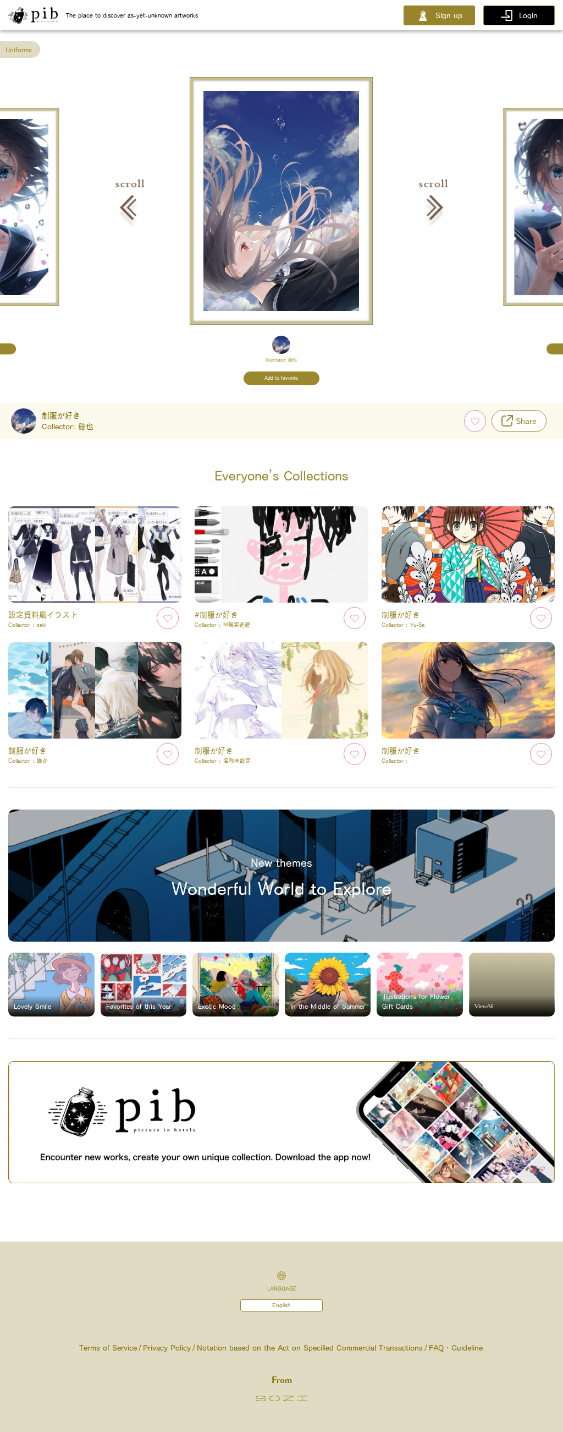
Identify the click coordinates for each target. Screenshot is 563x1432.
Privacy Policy (167, 1348)
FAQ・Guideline (456, 1348)
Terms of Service (108, 1348)
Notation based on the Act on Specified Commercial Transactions (310, 1348)
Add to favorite (281, 378)
